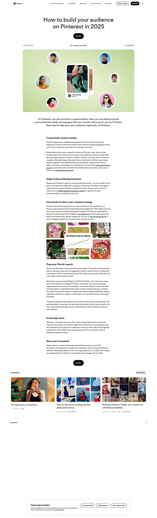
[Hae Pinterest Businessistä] (142, 3)
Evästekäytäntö (59, 510)
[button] (129, 45)
